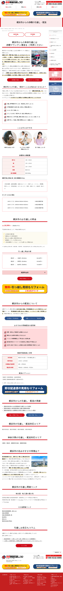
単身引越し (16, 34)
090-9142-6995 (55, 4)
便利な (39, 7)
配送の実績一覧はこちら (35, 415)
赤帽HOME (5, 574)
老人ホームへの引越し (34, 80)
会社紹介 (52, 53)
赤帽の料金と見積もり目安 (56, 46)
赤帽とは (52, 56)
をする (8, 7)
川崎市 (3, 443)
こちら (21, 499)
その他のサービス (27, 581)
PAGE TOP (57, 552)
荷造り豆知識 (40, 583)
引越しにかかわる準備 (42, 582)
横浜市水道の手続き (7, 521)
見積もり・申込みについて (15, 580)
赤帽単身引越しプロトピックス (57, 583)
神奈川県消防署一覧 (7, 515)
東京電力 (4, 517)
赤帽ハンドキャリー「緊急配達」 (34, 318)
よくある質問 (53, 49)
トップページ (53, 35)
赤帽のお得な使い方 (41, 579)
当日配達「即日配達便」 (13, 318)
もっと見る (24, 545)
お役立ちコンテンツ (41, 576)
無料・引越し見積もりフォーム (15, 584)
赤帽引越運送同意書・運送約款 (57, 577)
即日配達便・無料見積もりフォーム (29, 583)
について (54, 7)
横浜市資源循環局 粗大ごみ (9, 511)
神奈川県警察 (5, 513)
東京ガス (4, 519)
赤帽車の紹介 (53, 60)
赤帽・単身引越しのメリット (15, 577)
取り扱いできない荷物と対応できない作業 (56, 64)
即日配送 (33, 34)
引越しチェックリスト (42, 580)
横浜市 (8, 443)
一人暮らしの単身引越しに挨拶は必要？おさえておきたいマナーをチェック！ (22, 541)
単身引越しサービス (55, 38)
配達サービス (53, 42)
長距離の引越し (15, 80)
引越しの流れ (12, 582)
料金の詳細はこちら (25, 278)
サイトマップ (54, 586)
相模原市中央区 (15, 443)
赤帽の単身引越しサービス (15, 576)
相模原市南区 (23, 443)
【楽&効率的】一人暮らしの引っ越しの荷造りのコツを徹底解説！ (19, 539)
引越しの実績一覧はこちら (15, 415)
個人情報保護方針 (55, 585)
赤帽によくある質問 (41, 584)
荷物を (23, 7)
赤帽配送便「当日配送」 (28, 580)
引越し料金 (12, 579)
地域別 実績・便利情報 (42, 577)
